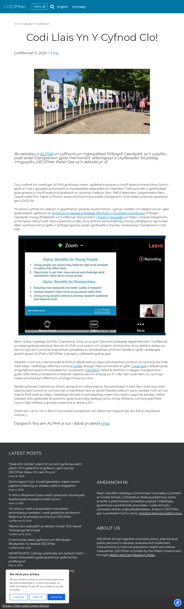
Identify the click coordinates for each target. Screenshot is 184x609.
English (62, 6)
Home (17, 24)
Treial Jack (139, 366)
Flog (54, 53)
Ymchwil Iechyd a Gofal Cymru (160, 513)
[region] (37, 586)
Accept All (56, 597)
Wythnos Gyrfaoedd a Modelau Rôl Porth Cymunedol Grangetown (98, 213)
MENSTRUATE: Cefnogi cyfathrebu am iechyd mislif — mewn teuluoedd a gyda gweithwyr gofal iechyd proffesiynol (47, 557)
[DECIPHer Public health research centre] (14, 6)
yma (105, 423)
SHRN (77, 366)
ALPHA (46, 154)
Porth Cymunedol (110, 217)
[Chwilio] (52, 6)
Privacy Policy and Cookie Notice (25, 605)
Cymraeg (79, 6)
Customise (18, 597)
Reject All (38, 597)
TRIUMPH (92, 370)
